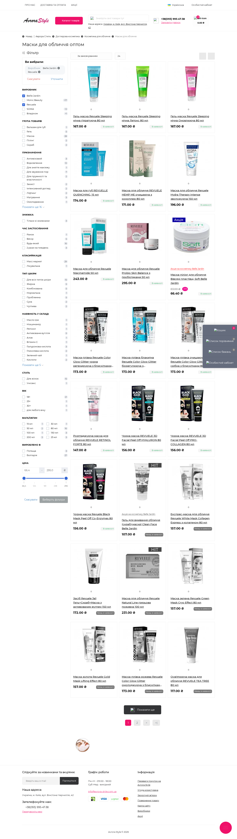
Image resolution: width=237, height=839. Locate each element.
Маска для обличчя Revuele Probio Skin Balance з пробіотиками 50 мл (141, 273)
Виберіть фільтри (54, 499)
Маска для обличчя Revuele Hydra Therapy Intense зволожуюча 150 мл (189, 194)
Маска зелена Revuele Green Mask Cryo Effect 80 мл (190, 600)
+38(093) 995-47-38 (173, 18)
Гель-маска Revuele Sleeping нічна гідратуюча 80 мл (92, 118)
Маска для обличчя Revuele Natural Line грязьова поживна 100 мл (141, 602)
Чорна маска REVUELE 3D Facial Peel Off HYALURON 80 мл (141, 440)
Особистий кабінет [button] (202, 5)
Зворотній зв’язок (147, 795)
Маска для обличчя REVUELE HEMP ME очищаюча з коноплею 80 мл (142, 194)
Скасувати (33, 79)
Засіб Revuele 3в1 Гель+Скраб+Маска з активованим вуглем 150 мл (92, 602)
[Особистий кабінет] (220, 362)
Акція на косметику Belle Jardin (187, 268)
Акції (74, 5)
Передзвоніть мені (32, 811)
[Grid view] (211, 56)
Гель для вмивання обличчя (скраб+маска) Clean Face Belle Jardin (141, 524)
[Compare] (112, 80)
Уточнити (57, 79)
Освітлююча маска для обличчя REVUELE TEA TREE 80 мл (190, 681)
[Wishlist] (112, 73)
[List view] (202, 56)
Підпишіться (69, 780)
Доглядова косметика (68, 36)
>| (156, 722)
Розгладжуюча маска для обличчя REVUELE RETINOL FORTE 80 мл (92, 440)
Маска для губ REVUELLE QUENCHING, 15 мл (90, 192)
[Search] (92, 18)
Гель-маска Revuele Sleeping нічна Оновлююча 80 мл (190, 118)
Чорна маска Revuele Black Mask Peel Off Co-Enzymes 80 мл (93, 518)
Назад (29, 36)
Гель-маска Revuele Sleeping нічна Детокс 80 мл (141, 118)
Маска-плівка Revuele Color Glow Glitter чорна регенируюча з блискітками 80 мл (92, 362)
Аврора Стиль (43, 36)
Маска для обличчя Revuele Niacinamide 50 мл (92, 271)
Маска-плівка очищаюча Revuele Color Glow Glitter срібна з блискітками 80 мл (189, 361)
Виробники (144, 811)
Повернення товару (148, 800)
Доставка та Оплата (53, 5)
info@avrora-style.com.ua (102, 791)
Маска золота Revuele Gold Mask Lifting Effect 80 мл (91, 679)
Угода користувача (148, 790)
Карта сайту (144, 805)
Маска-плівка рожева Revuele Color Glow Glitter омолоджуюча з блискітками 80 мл (142, 681)
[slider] (24, 478)
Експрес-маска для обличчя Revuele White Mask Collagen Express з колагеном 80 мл (190, 518)
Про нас (30, 5)
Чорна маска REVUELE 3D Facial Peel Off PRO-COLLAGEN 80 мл (188, 440)
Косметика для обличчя (97, 36)
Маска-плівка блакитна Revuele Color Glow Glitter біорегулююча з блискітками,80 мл (139, 362)
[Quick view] (112, 66)
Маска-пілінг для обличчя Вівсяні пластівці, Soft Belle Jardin (189, 279)
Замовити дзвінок (170, 22)
